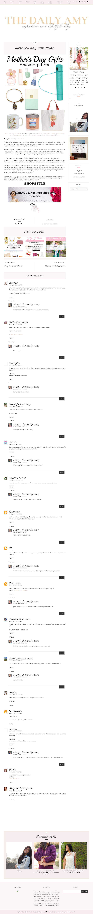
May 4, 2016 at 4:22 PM (15, 480)
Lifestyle (27, 2)
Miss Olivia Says (14, 778)
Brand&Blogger (55, 912)
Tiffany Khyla (17, 477)
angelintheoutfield (20, 788)
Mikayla (14, 363)
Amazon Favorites (79, 176)
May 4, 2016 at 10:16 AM (15, 324)
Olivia (12, 769)
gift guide (45, 223)
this (24, 153)
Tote (57, 135)
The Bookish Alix (19, 619)
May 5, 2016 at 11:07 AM (20, 532)
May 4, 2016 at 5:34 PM (15, 514)
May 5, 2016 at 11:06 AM (20, 389)
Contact (69, 2)
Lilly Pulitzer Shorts (13, 266)
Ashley (13, 692)
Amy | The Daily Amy (26, 304)
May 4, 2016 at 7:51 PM (15, 549)
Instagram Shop (60, 2)
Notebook (51, 135)
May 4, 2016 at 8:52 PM (15, 621)
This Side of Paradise (21, 590)
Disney (35, 2)
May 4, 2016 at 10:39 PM (15, 660)
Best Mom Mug (35, 135)
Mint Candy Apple (53, 133)
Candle (43, 135)
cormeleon (15, 711)
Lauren (13, 282)
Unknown (15, 511)
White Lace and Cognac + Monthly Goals (73, 871)
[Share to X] (15, 223)
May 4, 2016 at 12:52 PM (16, 406)
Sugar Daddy (37, 133)
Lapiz (44, 133)
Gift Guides (50, 2)
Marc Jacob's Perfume (12, 133)
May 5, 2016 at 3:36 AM (15, 713)
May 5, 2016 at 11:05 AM (20, 306)
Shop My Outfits (79, 173)
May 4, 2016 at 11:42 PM (15, 694)
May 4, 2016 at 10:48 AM (16, 365)
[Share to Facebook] (18, 223)
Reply (11, 297)
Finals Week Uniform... (55, 266)
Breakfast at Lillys (20, 404)
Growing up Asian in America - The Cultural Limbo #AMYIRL (79, 148)
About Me (12, 2)
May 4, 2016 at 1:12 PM (15, 444)
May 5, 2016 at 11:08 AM (20, 643)
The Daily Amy (27, 912)
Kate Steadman (18, 322)
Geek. (79, 120)
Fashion (19, 1)
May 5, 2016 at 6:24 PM (15, 772)
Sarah (13, 442)
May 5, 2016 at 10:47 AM (15, 730)
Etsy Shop (42, 2)
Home (5, 2)
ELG (11, 547)
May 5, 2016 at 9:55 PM (15, 790)
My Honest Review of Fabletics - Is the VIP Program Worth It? (46, 872)
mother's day (54, 223)
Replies (12, 300)
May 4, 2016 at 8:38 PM (15, 585)
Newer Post (10, 262)
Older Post (59, 262)
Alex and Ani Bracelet (21, 135)
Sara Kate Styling (17, 334)
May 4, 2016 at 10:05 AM (15, 285)
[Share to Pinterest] (21, 223)
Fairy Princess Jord (20, 658)
